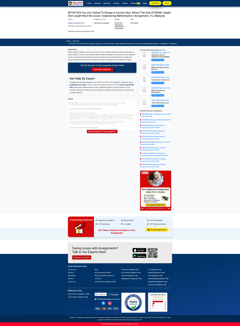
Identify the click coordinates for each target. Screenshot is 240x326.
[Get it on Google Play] (139, 256)
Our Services (72, 269)
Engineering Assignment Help (157, 282)
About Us (71, 272)
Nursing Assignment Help (156, 272)
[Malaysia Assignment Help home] (75, 3)
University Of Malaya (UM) (130, 269)
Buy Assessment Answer (103, 272)
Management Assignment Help (131, 278)
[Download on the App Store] (139, 250)
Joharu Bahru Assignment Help (78, 297)
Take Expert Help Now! (102, 69)
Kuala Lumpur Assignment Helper (79, 294)
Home (89, 3)
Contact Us (71, 282)
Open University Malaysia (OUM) (105, 282)
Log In (167, 3)
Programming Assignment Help (158, 278)
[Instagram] (110, 303)
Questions (106, 3)
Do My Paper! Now (158, 230)
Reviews (135, 3)
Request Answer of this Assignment (102, 131)
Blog (96, 269)
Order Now (155, 3)
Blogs (145, 3)
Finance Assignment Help (129, 275)
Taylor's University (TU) (76, 23)
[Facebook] (103, 303)
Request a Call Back (81, 257)
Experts (125, 3)
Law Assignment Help (155, 275)
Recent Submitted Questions (104, 275)
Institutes (98, 278)
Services (97, 3)
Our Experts (72, 275)
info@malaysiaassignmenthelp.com (108, 299)
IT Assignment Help (154, 269)
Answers (116, 3)
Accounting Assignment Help (131, 272)
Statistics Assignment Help (157, 285)
